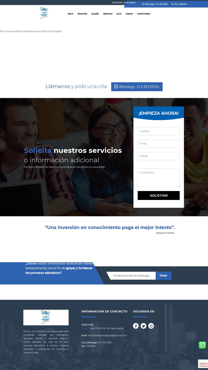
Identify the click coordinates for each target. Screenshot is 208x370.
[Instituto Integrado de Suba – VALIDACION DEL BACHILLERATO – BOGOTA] (44, 13)
